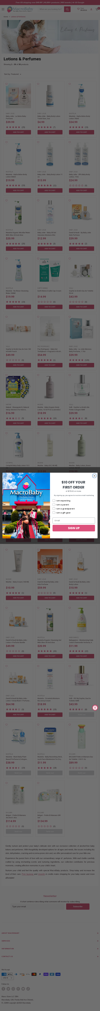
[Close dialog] (94, 476)
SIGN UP (74, 528)
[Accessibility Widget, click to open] (95, 708)
